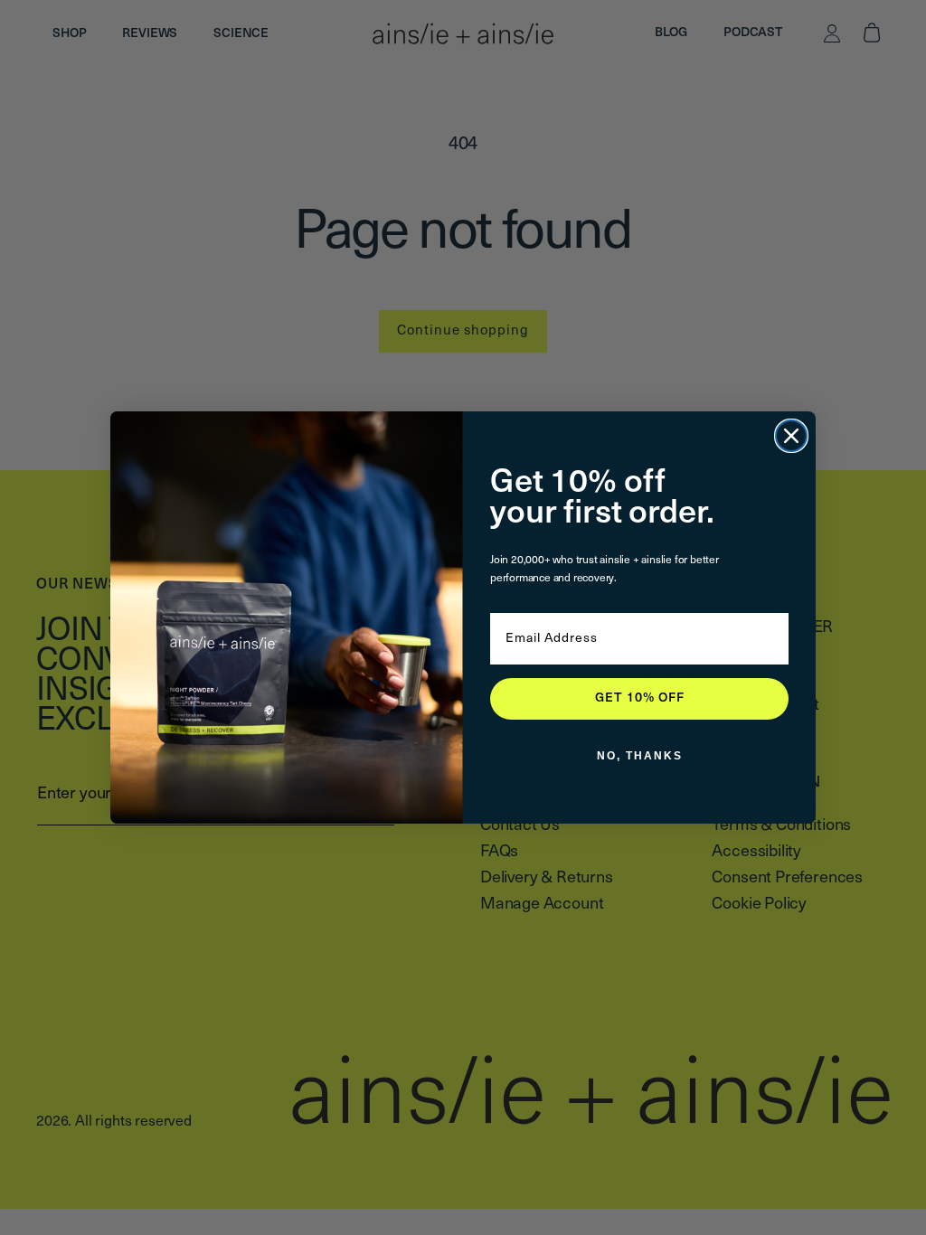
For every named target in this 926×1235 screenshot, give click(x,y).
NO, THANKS (640, 755)
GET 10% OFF (640, 698)
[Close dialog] (791, 435)
